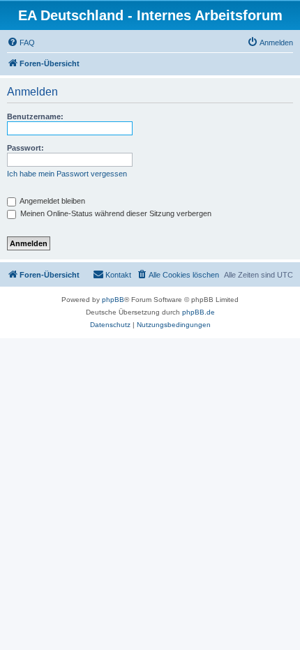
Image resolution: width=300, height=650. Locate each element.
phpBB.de (198, 312)
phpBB (113, 299)
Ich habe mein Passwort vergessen (67, 173)
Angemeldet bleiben (51, 201)
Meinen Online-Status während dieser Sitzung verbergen (114, 213)
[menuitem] (21, 42)
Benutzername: (35, 116)
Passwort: (25, 148)
